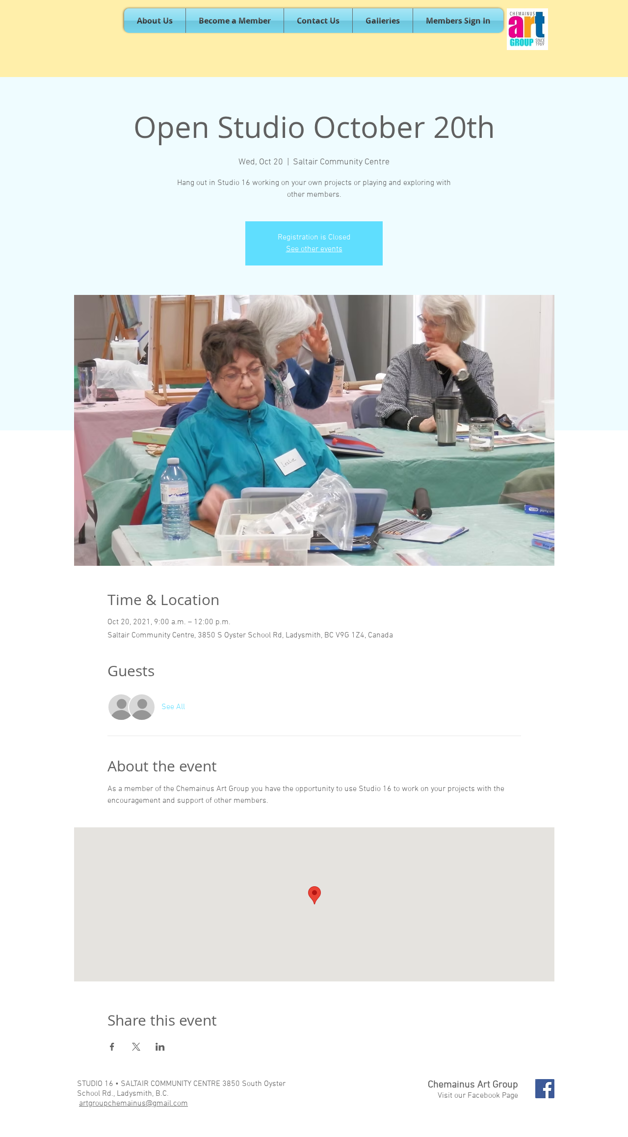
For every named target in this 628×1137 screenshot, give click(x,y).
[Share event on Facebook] (112, 1047)
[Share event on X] (136, 1047)
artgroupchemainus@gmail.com (133, 1104)
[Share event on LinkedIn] (160, 1047)
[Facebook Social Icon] (544, 1088)
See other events (314, 249)
